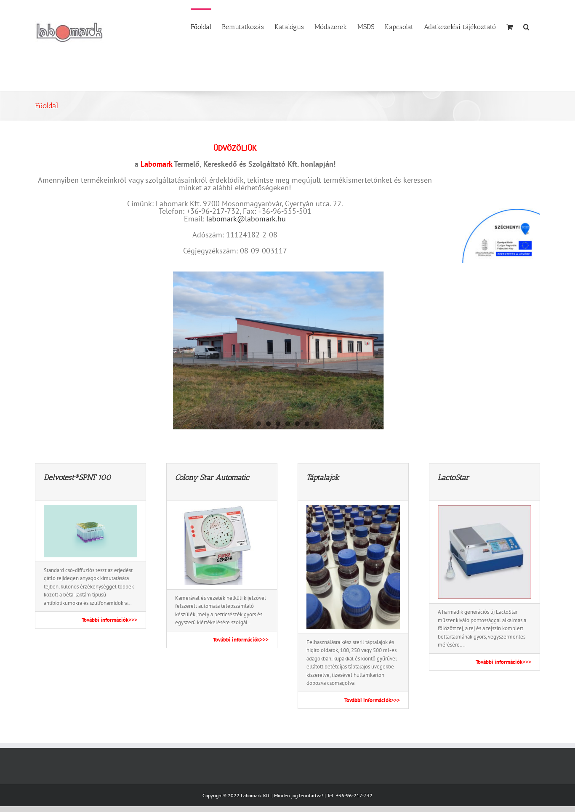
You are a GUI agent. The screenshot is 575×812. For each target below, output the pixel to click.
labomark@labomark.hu (246, 219)
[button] (526, 26)
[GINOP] (497, 207)
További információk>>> (109, 619)
